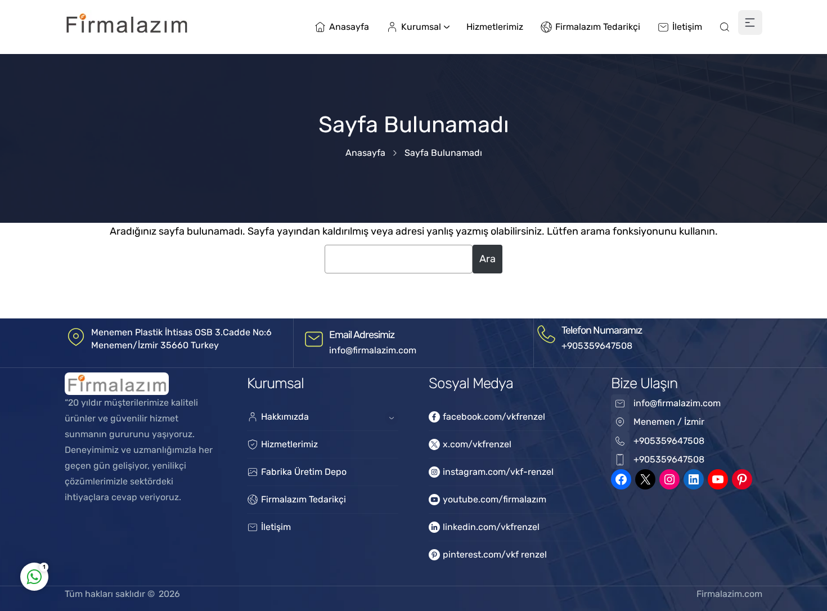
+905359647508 (596, 345)
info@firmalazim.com (372, 350)
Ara (487, 259)
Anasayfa (365, 152)
